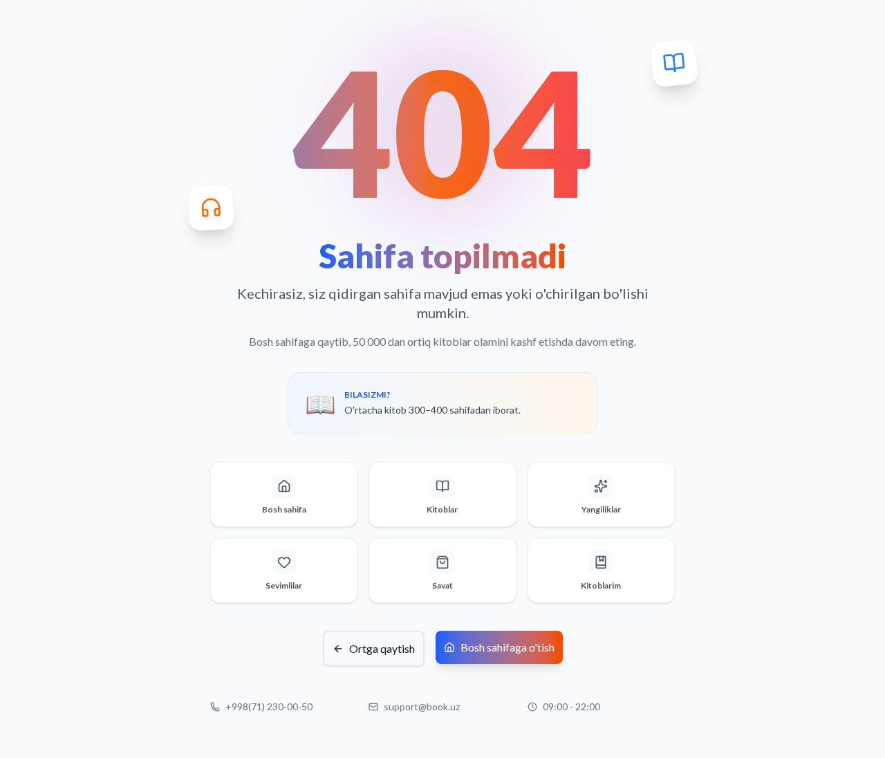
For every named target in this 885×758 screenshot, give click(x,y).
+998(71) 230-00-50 (269, 706)
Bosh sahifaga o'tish (507, 647)
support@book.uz (422, 706)
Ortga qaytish (382, 648)
